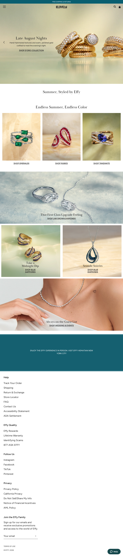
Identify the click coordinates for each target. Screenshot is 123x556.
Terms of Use (9, 546)
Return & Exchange (14, 392)
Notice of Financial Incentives (20, 503)
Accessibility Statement (17, 411)
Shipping (8, 387)
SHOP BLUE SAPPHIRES (30, 271)
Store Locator (11, 397)
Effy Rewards (11, 430)
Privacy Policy (11, 489)
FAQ (6, 401)
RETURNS (67, 2)
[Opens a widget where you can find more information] (114, 552)
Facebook (9, 464)
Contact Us (10, 406)
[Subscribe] (35, 536)
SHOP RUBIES (61, 163)
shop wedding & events (61, 326)
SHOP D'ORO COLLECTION (31, 50)
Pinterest (8, 473)
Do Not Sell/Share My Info (18, 498)
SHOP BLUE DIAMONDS (93, 271)
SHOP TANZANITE (101, 163)
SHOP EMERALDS (21, 163)
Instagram (9, 459)
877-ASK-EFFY (12, 444)
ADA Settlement (12, 415)
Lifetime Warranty (13, 435)
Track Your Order (13, 383)
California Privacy (13, 493)
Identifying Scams (13, 440)
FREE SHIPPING (57, 2)
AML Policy (10, 507)
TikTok (7, 469)
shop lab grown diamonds (61, 219)
